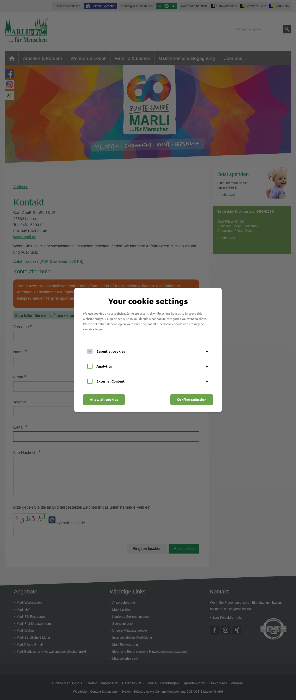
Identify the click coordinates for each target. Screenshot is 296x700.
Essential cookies (110, 351)
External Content (110, 381)
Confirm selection (191, 399)
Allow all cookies (104, 399)
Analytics (104, 366)
